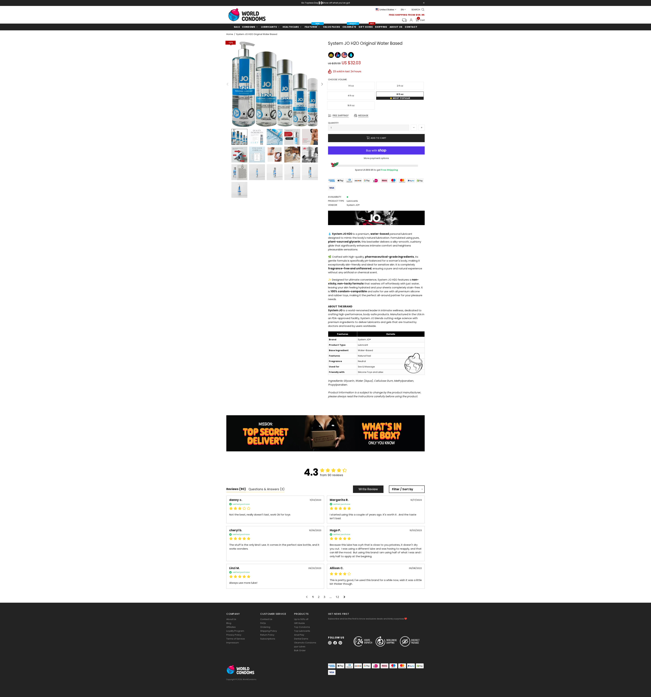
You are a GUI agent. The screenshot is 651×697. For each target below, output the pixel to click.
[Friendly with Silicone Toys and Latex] (338, 54)
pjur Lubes (299, 646)
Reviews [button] (236, 489)
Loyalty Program (235, 630)
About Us (231, 619)
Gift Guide (299, 623)
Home (229, 34)
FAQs (263, 623)
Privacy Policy (233, 634)
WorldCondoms (247, 15)
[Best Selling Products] (331, 54)
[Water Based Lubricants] (351, 54)
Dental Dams (301, 638)
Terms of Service (235, 638)
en (402, 9)
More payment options (376, 158)
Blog (228, 623)
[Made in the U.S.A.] (344, 54)
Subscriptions (267, 638)
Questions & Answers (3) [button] (266, 489)
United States (387, 9)
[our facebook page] (335, 643)
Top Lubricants (302, 630)
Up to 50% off (301, 619)
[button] (307, 597)
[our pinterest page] (340, 643)
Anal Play (299, 634)
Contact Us (266, 619)
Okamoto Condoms (305, 642)
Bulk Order (300, 650)
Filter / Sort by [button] (402, 489)
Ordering (265, 627)
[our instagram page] (330, 643)
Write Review (368, 489)
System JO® (353, 205)
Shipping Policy (268, 630)
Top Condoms (302, 627)
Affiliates (231, 627)
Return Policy (267, 634)
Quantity (333, 122)
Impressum (232, 642)
